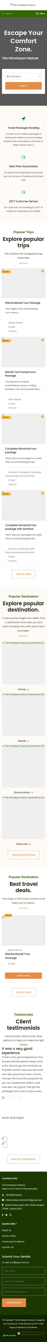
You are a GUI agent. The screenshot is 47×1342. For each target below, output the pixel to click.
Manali (11, 322)
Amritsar (12, 472)
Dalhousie (36, 472)
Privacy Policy (9, 1235)
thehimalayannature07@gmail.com (24, 1200)
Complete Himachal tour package (20, 450)
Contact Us (8, 1247)
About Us (6, 1230)
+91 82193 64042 (14, 1195)
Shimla (19, 322)
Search (23, 85)
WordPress (32, 1327)
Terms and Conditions (13, 1241)
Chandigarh (24, 472)
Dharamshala (12, 475)
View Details (23, 975)
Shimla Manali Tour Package (22, 303)
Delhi (10, 399)
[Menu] (37, 14)
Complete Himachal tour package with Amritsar (20, 527)
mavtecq (11, 1323)
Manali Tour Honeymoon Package (20, 374)
